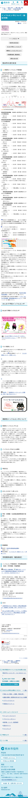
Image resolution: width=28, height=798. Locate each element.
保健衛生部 (6, 662)
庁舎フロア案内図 (9, 761)
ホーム (3, 7)
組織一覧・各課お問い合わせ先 (13, 783)
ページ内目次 (13, 38)
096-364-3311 (9, 630)
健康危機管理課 (14, 662)
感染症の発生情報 (17, 8)
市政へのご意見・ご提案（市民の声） (13, 694)
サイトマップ (7, 729)
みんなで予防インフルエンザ (14, 46)
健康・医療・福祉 (19, 7)
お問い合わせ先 (14, 58)
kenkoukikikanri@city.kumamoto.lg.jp (12, 598)
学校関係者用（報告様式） (14, 54)
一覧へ (25, 690)
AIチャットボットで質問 (10, 684)
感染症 (9, 8)
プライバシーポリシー (9, 719)
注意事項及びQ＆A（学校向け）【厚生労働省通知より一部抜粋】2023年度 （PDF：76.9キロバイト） (13, 606)
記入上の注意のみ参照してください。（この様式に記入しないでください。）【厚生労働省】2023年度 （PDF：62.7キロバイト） (14, 612)
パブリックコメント (8, 700)
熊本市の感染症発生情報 (13, 548)
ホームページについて (9, 716)
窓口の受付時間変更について (9, 779)
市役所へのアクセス (9, 758)
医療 (5, 8)
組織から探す (10, 660)
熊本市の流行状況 (14, 43)
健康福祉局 (18, 660)
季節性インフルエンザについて (14, 50)
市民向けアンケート (8, 704)
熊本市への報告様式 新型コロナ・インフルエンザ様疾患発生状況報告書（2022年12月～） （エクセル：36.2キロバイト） (13, 571)
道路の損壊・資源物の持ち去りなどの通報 (15, 697)
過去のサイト (7, 725)
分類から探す (10, 7)
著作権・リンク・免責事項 (10, 722)
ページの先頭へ (24, 658)
